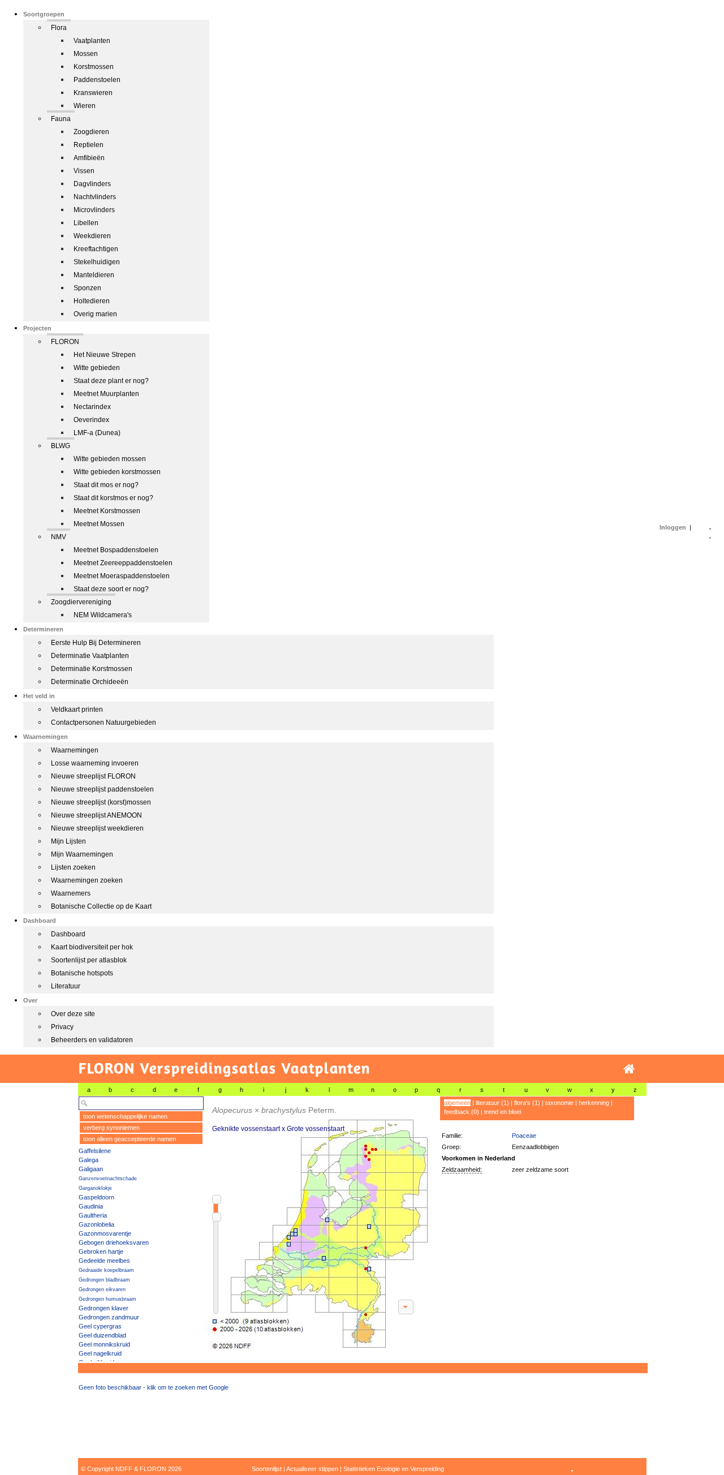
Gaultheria (93, 1215)
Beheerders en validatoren (92, 1040)
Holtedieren (92, 301)
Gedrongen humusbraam (107, 1299)
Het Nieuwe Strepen (105, 355)
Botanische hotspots (82, 973)
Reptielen (89, 145)
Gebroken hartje (101, 1251)
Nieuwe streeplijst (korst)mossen (101, 802)
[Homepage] (629, 1069)
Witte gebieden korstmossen (117, 472)
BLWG (60, 446)
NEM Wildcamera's (103, 615)
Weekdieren (92, 236)
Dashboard (68, 934)
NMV (58, 537)
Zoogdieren (91, 132)
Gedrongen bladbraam (104, 1280)
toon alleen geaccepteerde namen (129, 1139)
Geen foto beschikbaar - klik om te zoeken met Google (154, 1387)
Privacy (62, 1027)
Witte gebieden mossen (110, 459)
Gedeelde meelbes (104, 1260)
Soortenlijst (267, 1468)
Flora (59, 28)
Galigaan (91, 1169)
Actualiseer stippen (312, 1468)
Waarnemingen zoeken (87, 880)
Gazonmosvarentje (105, 1233)
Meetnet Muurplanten (106, 394)
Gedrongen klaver (103, 1308)
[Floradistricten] (318, 1222)
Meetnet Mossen (99, 524)
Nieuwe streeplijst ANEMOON (96, 815)
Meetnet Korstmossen (107, 511)
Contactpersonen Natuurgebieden (103, 722)
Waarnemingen (74, 750)
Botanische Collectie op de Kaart (101, 906)
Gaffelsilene (95, 1150)
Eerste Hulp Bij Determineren (96, 643)
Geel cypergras (100, 1326)
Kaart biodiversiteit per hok (92, 947)
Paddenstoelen (97, 80)
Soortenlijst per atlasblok (89, 960)
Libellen (86, 223)
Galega (88, 1159)
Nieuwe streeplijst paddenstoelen (102, 789)
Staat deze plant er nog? (111, 381)
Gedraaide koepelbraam (106, 1270)
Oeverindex (91, 420)
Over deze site (73, 1014)
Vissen (84, 171)
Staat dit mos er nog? (106, 485)
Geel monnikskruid (104, 1344)
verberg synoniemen (111, 1127)
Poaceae (524, 1135)
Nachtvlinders (95, 197)
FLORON (65, 342)
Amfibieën (89, 158)
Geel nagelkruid (100, 1353)
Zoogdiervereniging (81, 602)
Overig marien (95, 314)
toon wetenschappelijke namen (125, 1116)
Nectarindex (92, 407)
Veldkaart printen (77, 709)
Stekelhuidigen (97, 262)
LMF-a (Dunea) (97, 433)
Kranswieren (93, 93)
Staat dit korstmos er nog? (113, 498)
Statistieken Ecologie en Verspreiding (393, 1468)
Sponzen (87, 288)
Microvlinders (94, 210)
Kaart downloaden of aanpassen (405, 1307)
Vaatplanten (92, 41)
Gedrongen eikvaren (102, 1289)
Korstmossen (94, 67)
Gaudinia (91, 1206)
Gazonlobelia (96, 1224)
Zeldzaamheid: (462, 1169)
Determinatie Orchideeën (89, 682)
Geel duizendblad (102, 1335)
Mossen (86, 54)
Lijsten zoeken (73, 867)
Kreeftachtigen (96, 249)
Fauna (61, 119)
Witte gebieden (97, 368)
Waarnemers (70, 893)
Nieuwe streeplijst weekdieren (97, 828)
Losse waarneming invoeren (95, 763)
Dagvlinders (92, 184)
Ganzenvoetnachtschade (108, 1178)
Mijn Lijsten (68, 841)
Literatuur (65, 986)
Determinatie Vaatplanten (90, 656)
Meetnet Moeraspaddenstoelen (122, 576)
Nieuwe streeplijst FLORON (93, 776)
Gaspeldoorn (96, 1197)
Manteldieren (94, 275)
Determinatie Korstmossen (91, 669)
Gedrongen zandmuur (109, 1317)
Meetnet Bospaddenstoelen (116, 550)
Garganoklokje (95, 1188)
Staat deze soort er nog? (111, 589)
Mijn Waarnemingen (82, 854)
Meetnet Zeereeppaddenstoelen (123, 563)
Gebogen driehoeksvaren (114, 1242)
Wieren (85, 106)
